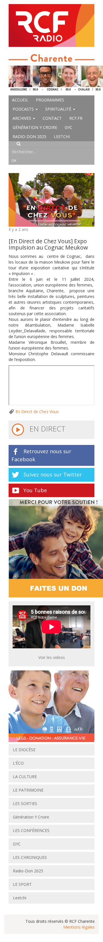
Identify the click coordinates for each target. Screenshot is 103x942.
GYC (68, 127)
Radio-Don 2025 (29, 136)
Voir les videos (51, 657)
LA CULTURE (25, 776)
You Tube (35, 490)
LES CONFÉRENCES (31, 830)
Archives (22, 118)
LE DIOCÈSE (24, 749)
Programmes (50, 100)
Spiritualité (58, 109)
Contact (52, 118)
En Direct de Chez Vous (37, 411)
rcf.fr (75, 118)
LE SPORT (22, 884)
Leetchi (62, 136)
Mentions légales (79, 927)
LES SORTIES (25, 803)
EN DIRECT (46, 428)
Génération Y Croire (35, 127)
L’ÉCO (18, 763)
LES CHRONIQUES (30, 857)
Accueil (20, 100)
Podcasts (24, 109)
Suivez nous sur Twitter (52, 474)
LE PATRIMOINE (28, 790)
